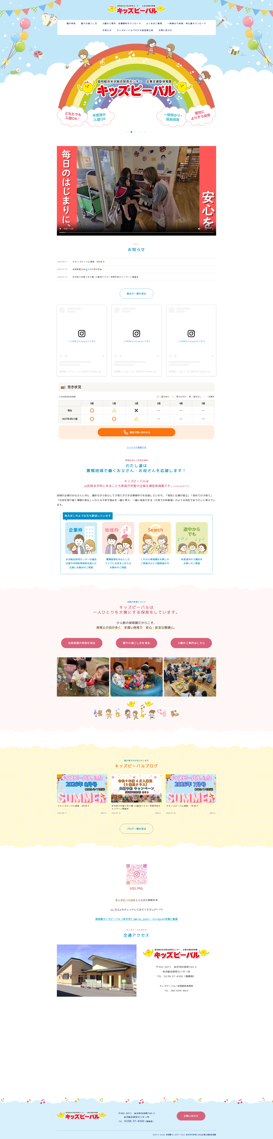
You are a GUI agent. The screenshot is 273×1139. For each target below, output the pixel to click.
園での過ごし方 (89, 23)
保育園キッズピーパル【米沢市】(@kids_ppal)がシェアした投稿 (90, 371)
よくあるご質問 (154, 23)
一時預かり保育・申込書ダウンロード (186, 23)
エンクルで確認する (136, 447)
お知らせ (107, 30)
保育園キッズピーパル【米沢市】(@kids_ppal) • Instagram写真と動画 (136, 919)
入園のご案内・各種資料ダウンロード (121, 23)
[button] (131, 132)
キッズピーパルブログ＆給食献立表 (135, 30)
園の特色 (71, 23)
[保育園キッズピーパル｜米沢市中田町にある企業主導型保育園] (136, 10)
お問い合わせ (165, 30)
